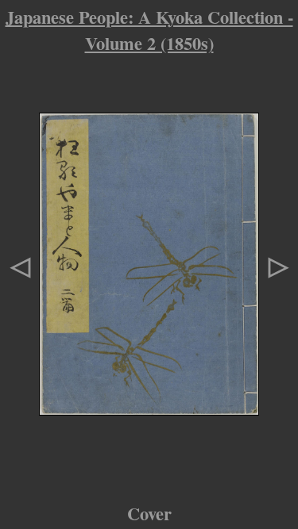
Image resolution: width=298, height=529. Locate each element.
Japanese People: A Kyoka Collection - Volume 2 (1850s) (149, 30)
